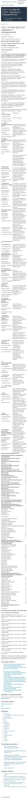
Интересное (7, 725)
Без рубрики (7, 716)
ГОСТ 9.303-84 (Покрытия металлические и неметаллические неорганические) (14, 664)
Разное (5, 733)
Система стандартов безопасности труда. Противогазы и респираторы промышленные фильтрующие (15, 681)
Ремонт (6, 736)
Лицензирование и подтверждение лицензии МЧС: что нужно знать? (15, 780)
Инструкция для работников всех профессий (15, 751)
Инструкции (7, 723)
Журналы (6, 722)
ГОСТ (12, 17)
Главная (7, 17)
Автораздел (7, 713)
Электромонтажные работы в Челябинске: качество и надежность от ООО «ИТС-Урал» (15, 777)
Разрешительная (8, 735)
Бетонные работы (8, 718)
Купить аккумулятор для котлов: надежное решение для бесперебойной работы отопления (14, 783)
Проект (6, 732)
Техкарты (6, 739)
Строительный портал (9, 2)
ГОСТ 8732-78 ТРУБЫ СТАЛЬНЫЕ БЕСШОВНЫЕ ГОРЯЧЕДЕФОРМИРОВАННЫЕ (14, 672)
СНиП (5, 738)
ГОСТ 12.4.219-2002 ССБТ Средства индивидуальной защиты (12, 687)
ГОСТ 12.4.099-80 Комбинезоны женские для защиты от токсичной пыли (15, 667)
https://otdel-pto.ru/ (5, 708)
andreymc (3, 24)
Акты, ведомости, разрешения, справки (13, 715)
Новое (5, 729)
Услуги (5, 741)
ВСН (2, 706)
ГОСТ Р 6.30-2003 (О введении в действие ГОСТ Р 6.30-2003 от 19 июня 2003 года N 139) (15, 677)
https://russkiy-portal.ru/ (6, 704)
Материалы (7, 728)
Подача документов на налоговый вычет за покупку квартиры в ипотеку (15, 763)
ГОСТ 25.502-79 (8, 768)
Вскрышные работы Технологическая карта (11, 747)
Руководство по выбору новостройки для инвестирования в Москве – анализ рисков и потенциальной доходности (15, 757)
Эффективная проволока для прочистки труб (15, 786)
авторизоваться (5, 698)
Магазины (6, 726)
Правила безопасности (9, 731)
